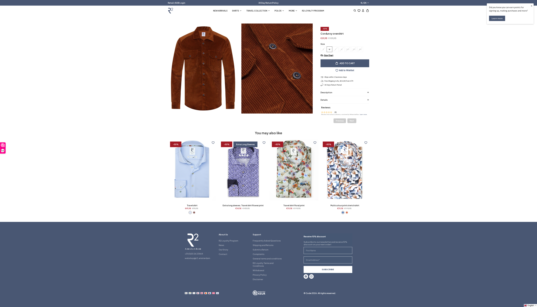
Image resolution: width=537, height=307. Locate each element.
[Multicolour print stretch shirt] (343, 212)
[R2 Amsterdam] (170, 10)
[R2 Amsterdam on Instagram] (311, 276)
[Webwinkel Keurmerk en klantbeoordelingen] (259, 293)
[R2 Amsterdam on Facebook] (306, 276)
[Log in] (363, 10)
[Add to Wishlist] (213, 142)
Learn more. (363, 114)
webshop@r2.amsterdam (197, 258)
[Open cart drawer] (367, 10)
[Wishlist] (359, 10)
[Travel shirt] (190, 212)
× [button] (531, 6)
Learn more (497, 18)
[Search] (355, 10)
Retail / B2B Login (176, 3)
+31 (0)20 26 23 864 (194, 253)
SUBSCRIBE (328, 269)
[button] (530, 305)
